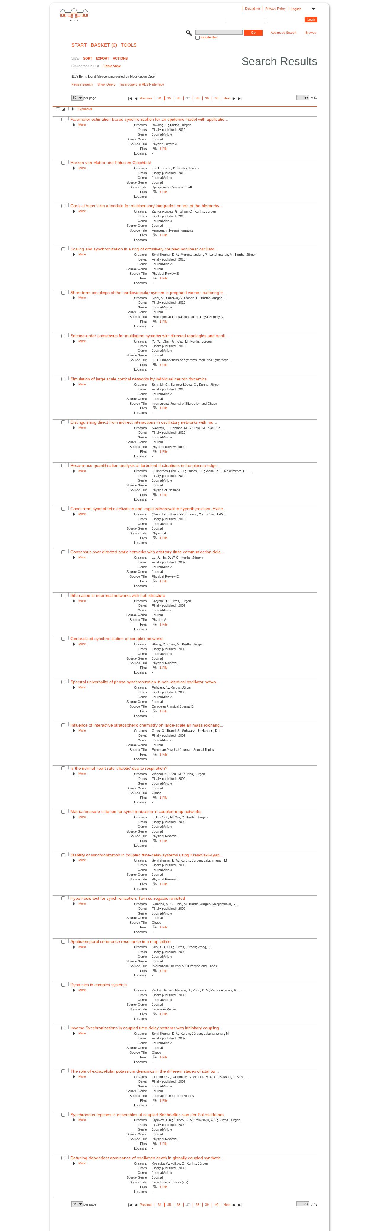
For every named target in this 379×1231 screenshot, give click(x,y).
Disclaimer (252, 8)
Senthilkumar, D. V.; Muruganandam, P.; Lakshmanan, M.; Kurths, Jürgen (204, 254)
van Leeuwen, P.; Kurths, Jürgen (175, 168)
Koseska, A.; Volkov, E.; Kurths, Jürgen (180, 1163)
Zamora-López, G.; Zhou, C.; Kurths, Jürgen (184, 211)
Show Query (106, 84)
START (79, 45)
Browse (310, 32)
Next (227, 98)
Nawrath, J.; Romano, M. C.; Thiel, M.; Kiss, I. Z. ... (188, 428)
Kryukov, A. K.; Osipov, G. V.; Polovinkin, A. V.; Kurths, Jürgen (196, 1120)
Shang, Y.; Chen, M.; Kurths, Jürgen (177, 644)
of (312, 98)
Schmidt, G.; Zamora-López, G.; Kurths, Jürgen (186, 384)
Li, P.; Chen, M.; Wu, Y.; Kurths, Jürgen (180, 817)
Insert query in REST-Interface (142, 84)
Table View (112, 66)
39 (207, 98)
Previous (146, 98)
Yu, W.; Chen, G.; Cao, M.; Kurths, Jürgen (182, 341)
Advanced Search (283, 32)
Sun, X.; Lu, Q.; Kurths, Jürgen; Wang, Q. (181, 947)
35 (169, 98)
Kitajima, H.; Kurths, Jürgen (171, 601)
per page (89, 98)
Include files (208, 37)
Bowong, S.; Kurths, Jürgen (171, 125)
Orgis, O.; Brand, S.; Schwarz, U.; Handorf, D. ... (187, 730)
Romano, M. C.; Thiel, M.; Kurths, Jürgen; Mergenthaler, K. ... (195, 904)
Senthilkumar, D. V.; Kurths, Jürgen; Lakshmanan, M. (190, 860)
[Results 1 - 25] (130, 98)
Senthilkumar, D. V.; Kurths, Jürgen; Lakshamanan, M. (190, 1033)
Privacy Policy (275, 8)
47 (315, 98)
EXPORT (102, 58)
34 (159, 98)
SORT (87, 58)
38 (197, 98)
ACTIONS (120, 58)
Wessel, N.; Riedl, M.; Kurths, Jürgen (178, 774)
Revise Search (82, 84)
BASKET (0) (104, 45)
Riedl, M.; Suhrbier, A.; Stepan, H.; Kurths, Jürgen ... (189, 298)
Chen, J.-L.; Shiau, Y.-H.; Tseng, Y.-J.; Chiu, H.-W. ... (189, 514)
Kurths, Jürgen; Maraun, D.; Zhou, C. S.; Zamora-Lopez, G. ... (196, 990)
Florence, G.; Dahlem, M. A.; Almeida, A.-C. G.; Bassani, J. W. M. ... (200, 1077)
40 (216, 98)
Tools (129, 45)
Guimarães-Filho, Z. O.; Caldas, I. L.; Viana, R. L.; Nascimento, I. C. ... (202, 471)
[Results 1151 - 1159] (240, 98)
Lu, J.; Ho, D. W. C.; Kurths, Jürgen (177, 557)
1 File (163, 148)
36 (178, 98)
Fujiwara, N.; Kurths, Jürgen (172, 687)
